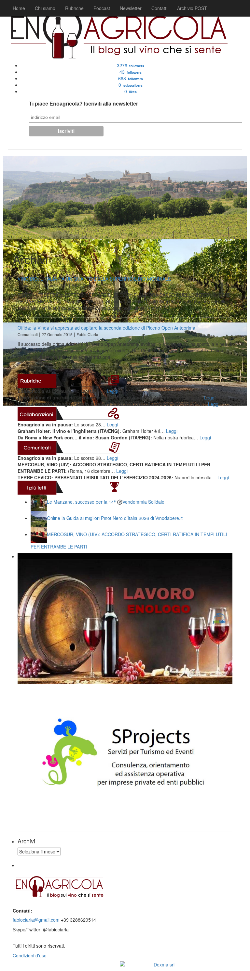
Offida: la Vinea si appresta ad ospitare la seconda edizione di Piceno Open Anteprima (106, 327)
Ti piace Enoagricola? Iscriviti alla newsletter (83, 104)
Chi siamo (45, 8)
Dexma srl (164, 964)
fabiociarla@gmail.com (36, 919)
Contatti (159, 8)
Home (19, 8)
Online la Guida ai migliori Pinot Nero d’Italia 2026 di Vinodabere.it (115, 518)
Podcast (101, 8)
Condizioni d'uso (30, 955)
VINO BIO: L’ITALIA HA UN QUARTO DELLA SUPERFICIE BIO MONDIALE (94, 278)
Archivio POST (192, 8)
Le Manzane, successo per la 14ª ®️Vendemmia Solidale (105, 501)
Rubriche (74, 8)
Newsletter (131, 8)
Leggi (112, 391)
